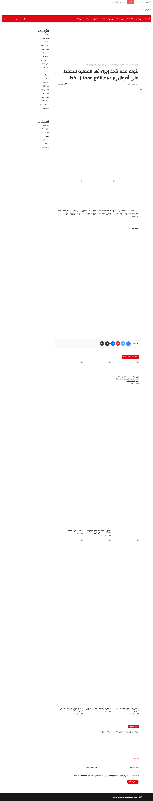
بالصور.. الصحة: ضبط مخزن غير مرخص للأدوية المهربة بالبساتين (99, 531)
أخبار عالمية (120, 18)
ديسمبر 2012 (45, 89)
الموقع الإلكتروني (91, 767)
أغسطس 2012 (44, 104)
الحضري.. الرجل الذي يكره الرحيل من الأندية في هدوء (71, 709)
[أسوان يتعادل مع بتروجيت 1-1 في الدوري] (126, 623)
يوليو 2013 (45, 63)
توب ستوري (45, 139)
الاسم (136, 758)
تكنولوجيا (95, 18)
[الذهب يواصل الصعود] (70, 445)
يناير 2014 (46, 41)
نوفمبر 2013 (45, 49)
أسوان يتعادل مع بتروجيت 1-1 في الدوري (127, 709)
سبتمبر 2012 (45, 100)
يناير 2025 (46, 34)
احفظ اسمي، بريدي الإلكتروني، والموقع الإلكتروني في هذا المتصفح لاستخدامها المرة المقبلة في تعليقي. (104, 775)
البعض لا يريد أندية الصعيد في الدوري (98, 708)
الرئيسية (147, 18)
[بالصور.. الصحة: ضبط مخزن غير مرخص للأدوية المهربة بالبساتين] (98, 445)
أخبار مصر (139, 18)
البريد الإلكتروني (133, 767)
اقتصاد (103, 18)
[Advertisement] (98, 41)
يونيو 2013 (45, 67)
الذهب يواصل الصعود (119, 2)
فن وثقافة (78, 18)
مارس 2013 (45, 78)
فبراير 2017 (45, 38)
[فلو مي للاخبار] (146, 9)
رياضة (87, 18)
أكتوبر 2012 (45, 97)
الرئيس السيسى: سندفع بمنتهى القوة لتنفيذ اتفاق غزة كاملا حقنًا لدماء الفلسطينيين (127, 379)
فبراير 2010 (45, 108)
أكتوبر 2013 (45, 52)
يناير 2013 (46, 86)
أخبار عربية (111, 18)
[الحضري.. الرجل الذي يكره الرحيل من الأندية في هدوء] (70, 623)
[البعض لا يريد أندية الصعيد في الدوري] (98, 623)
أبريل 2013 (46, 75)
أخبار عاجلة (130, 18)
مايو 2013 (46, 71)
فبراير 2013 (45, 82)
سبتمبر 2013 (45, 56)
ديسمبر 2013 (45, 45)
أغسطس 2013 (44, 60)
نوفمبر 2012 (45, 93)
